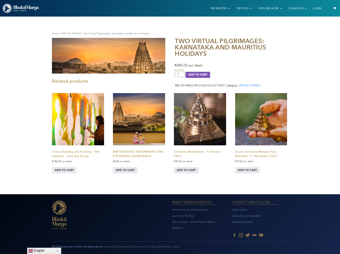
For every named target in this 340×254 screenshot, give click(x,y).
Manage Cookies (170, 246)
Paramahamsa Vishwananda (189, 209)
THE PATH (242, 8)
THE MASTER (218, 8)
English (38, 250)
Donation (296, 8)
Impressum (126, 246)
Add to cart (197, 74)
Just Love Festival (183, 216)
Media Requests (242, 222)
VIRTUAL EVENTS (71, 33)
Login (317, 8)
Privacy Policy (111, 246)
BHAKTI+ (177, 228)
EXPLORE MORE (268, 8)
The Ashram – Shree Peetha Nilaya (193, 222)
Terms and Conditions (147, 246)
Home (55, 33)
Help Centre (239, 209)
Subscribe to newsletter (247, 216)
